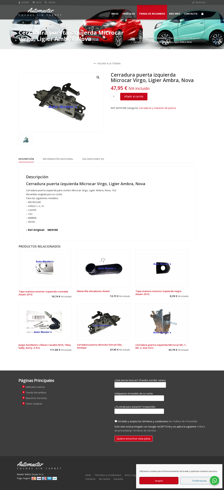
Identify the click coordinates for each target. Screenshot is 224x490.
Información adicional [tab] (58, 158)
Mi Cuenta (104, 479)
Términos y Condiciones (107, 475)
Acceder (25, 2)
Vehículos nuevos (35, 386)
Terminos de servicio (144, 430)
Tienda (141, 38)
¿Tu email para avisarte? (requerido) (134, 406)
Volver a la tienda (109, 63)
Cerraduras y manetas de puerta (184, 38)
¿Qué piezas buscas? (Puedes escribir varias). (140, 380)
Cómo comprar (34, 403)
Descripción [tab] (26, 158)
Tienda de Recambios (152, 13)
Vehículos (128, 13)
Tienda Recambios (36, 392)
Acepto (159, 480)
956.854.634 (200, 2)
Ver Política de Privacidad (183, 421)
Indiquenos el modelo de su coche (133, 393)
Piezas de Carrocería (157, 38)
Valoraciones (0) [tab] (93, 158)
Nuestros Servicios (36, 398)
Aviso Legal (131, 475)
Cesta (38, 2)
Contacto (190, 13)
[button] (98, 77)
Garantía (118, 479)
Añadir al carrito (133, 96)
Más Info (174, 13)
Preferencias (199, 480)
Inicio (114, 13)
